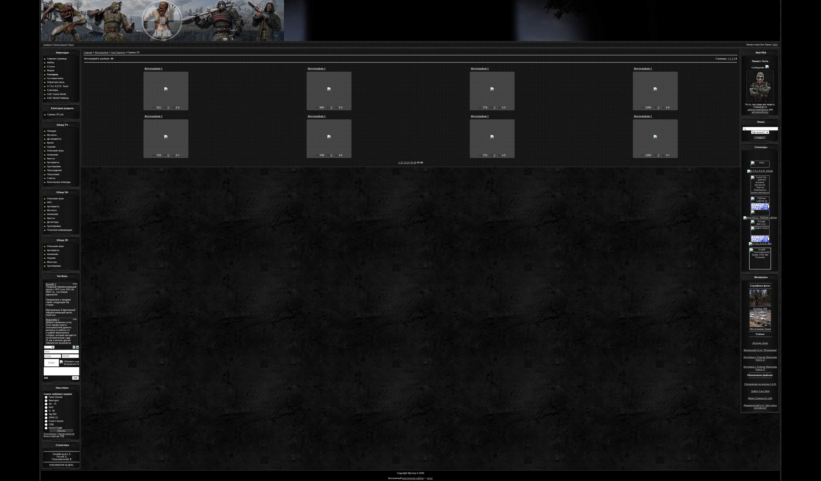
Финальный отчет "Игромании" (760, 350)
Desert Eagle (55, 427)
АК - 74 (52, 404)
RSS (775, 44)
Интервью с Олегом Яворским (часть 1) (760, 358)
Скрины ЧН (760, 308)
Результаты (50, 433)
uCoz (430, 478)
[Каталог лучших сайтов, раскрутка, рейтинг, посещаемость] (760, 215)
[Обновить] (74, 347)
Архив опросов (66, 433)
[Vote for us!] (760, 171)
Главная (47, 44)
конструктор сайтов (413, 478)
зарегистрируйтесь (757, 109)
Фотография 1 (153, 68)
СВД (51, 424)
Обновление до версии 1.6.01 (760, 384)
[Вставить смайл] (77, 347)
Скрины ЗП (53, 114)
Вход (71, 44)
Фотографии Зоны (760, 329)
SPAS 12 (53, 417)
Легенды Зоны (760, 343)
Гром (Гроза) (55, 397)
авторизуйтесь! (760, 112)
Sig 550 (52, 414)
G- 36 (52, 410)
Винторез (54, 400)
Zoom (167, 92)
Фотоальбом (101, 52)
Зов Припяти (118, 52)
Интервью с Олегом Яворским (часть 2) (760, 368)
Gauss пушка (56, 421)
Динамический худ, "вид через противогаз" (760, 406)
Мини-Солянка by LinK (760, 398)
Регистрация (60, 44)
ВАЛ (51, 407)
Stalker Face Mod (760, 391)
